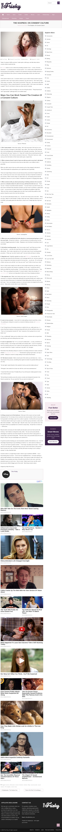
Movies (32, 14)
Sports (48, 342)
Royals (21, 18)
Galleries (49, 161)
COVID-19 (49, 110)
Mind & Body (50, 271)
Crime (48, 113)
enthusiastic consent (14, 784)
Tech (48, 355)
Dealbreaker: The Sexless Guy (10, 790)
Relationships (46, 14)
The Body (49, 362)
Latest (42, 829)
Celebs (26, 14)
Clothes (48, 100)
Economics (49, 129)
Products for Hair (51, 313)
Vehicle (48, 388)
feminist (25, 784)
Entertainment (5, 18)
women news (14, 786)
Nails (48, 291)
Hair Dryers (49, 197)
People (48, 304)
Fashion (49, 145)
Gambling (49, 165)
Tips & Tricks (50, 368)
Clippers (49, 97)
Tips (48, 365)
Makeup (49, 262)
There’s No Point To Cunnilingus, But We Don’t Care (34, 790)
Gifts (48, 174)
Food (48, 152)
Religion (49, 326)
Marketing (49, 265)
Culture (48, 120)
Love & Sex (17, 59)
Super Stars (49, 352)
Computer (49, 103)
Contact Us (37, 829)
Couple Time (50, 107)
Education (49, 132)
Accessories (49, 36)
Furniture (49, 158)
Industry (49, 233)
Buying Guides (50, 71)
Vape (48, 384)
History (48, 213)
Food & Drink (50, 155)
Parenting (14, 18)
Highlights (49, 210)
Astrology (49, 48)
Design (48, 123)
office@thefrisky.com (30, 817)
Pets (48, 307)
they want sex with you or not (12, 352)
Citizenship (49, 94)
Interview (49, 239)
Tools (48, 371)
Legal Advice (50, 245)
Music (48, 287)
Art (47, 45)
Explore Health (53, 417)
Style (53, 14)
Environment (50, 139)
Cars (48, 78)
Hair (48, 191)
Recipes (49, 320)
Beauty (48, 55)
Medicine (49, 268)
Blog (48, 65)
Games (48, 168)
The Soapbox (8, 786)
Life (47, 249)
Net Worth (49, 294)
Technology (49, 358)
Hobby (48, 216)
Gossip (48, 181)
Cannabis (49, 74)
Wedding (49, 397)
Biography (49, 61)
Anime (48, 42)
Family (48, 142)
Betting (48, 58)
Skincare (49, 339)
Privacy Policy (58, 829)
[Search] (58, 3)
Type (48, 381)
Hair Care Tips (50, 194)
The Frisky (4, 59)
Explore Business (53, 441)
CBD (48, 84)
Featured (49, 149)
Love (38, 14)
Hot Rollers (49, 226)
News (14, 14)
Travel (27, 18)
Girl (47, 178)
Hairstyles (49, 203)
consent (3, 67)
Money (48, 275)
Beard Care (49, 52)
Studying (49, 346)
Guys (48, 187)
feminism (21, 784)
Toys (48, 375)
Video (48, 391)
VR (47, 394)
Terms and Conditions (49, 829)
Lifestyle (49, 252)
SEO (48, 333)
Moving (48, 284)
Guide (48, 184)
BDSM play (28, 256)
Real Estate (49, 316)
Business (49, 68)
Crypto (48, 116)
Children (49, 90)
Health (20, 14)
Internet (48, 236)
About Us (32, 829)
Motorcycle (49, 278)
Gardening (49, 171)
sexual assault (34, 784)
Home (8, 14)
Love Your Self (50, 258)
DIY (47, 126)
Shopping (49, 336)
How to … (49, 229)
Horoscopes (49, 223)
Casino (48, 81)
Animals (48, 39)
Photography (50, 310)
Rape (29, 784)
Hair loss (49, 200)
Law (48, 242)
